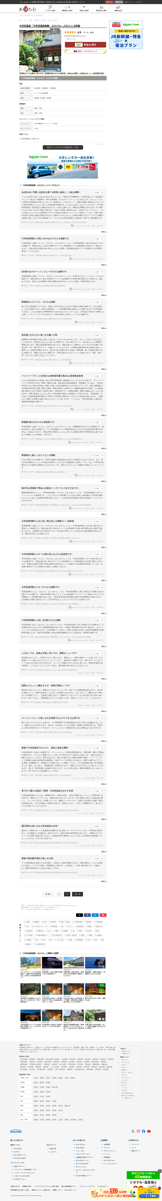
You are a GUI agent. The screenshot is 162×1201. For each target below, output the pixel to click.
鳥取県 (36, 1110)
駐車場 (54, 926)
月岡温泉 (79, 1061)
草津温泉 (110, 1059)
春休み (89, 922)
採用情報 (107, 1157)
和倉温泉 (47, 1064)
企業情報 (104, 1140)
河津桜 (29, 940)
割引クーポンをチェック (87, 51)
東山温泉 (88, 1059)
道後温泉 (46, 1067)
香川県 (42, 1115)
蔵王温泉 (95, 1059)
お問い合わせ (15, 1186)
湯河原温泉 (95, 1061)
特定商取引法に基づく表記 (19, 1190)
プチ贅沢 (30, 935)
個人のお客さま (16, 1140)
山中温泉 (54, 1064)
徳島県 (36, 1115)
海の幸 (89, 931)
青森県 (42, 1078)
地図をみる (70, 39)
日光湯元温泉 (41, 1069)
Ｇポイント (124, 1059)
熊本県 (54, 1119)
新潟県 (48, 1092)
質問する (119, 2)
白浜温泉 (31, 1067)
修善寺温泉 (23, 1064)
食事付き (40, 931)
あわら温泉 (62, 1064)
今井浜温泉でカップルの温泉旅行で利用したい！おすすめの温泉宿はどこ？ (59, 439)
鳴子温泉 (72, 1059)
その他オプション (20, 1179)
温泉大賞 (53, 1148)
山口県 (60, 1110)
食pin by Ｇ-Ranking (127, 1095)
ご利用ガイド (125, 1053)
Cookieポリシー (103, 1186)
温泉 (82, 935)
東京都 (48, 1087)
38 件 (92, 32)
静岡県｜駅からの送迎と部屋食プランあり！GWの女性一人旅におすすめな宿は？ (61, 222)
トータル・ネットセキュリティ (24, 1173)
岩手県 (48, 1078)
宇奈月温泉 (71, 1064)
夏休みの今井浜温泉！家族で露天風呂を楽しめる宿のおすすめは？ (56, 842)
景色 (80, 931)
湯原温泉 (87, 1067)
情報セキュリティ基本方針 (41, 1190)
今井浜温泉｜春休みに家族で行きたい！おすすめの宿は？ (53, 255)
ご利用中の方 (133, 1140)
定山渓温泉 (23, 1059)
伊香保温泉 (23, 1061)
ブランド (107, 1147)
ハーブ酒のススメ (127, 1098)
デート (70, 926)
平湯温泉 (88, 1064)
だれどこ (124, 1065)
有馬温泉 (23, 1067)
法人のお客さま (79, 1140)
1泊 (49, 931)
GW (45, 922)
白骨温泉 (71, 1061)
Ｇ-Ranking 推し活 (127, 1093)
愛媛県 (48, 1115)
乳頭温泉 (65, 1059)
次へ (76, 894)
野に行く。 (124, 1083)
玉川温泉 (32, 1069)
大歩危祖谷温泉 (79, 1069)
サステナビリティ (110, 1151)
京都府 (42, 1105)
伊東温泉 (103, 1061)
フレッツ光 (80, 1151)
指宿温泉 (106, 1069)
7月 (89, 940)
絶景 (89, 926)
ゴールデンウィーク (41, 926)
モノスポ (124, 1080)
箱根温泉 (50, 1069)
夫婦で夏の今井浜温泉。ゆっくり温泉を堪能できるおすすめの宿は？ (57, 810)
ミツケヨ (124, 1088)
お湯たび (124, 1070)
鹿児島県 (73, 1119)
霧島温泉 (109, 1067)
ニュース (107, 1154)
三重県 (54, 1101)
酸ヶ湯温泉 (23, 1069)
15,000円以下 (40, 944)
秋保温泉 (80, 1059)
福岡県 (36, 1119)
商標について (57, 1190)
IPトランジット (81, 1167)
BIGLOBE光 (18, 1148)
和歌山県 (67, 1105)
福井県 (48, 1096)
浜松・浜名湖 (71, 935)
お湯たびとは (125, 1051)
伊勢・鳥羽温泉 (60, 1069)
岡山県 (48, 1110)
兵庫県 (54, 1105)
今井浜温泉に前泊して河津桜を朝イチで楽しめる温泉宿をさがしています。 (59, 571)
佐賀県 (42, 1119)
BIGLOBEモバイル (20, 1155)
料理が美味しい (42, 935)
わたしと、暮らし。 (127, 1072)
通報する (104, 231)
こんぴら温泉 (55, 1067)
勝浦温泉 (38, 1067)
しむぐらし (54, 1152)
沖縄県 (80, 1119)
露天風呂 (80, 926)
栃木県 (36, 1082)
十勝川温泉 (40, 1059)
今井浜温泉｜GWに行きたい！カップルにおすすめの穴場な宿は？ (56, 670)
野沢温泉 (64, 1061)
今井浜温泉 (78, 922)
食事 (90, 935)
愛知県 (48, 1101)
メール (133, 1147)
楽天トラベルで (63, 147)
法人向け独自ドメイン (83, 1175)
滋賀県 (36, 1105)
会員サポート (136, 1151)
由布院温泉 (89, 1069)
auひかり (17, 1152)
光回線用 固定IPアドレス (84, 1157)
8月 (96, 940)
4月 (44, 940)
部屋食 (65, 931)
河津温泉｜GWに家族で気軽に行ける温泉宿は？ (50, 285)
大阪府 (48, 1105)
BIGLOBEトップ (70, 1190)
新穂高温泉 (96, 1064)
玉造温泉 (71, 1067)
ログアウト (139, 2)
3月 (37, 940)
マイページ (130, 2)
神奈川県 (55, 1087)
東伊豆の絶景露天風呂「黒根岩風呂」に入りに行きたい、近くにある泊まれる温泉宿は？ (63, 505)
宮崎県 (66, 1119)
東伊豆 (53, 922)
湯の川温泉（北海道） (53, 1059)
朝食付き (99, 926)
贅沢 (57, 931)
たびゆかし (124, 1090)
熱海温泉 (98, 1069)
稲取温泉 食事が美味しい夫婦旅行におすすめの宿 (51, 702)
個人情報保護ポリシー (69, 1186)
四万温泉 (40, 1061)
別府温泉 (94, 1067)
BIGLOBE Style (109, 1160)
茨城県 (48, 1082)
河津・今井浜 (65, 922)
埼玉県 (36, 1087)
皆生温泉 (79, 1067)
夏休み (29, 944)
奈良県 (60, 1105)
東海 (28, 922)
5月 (28, 926)
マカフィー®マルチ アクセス (85, 1171)
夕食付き (30, 931)
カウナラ (124, 1085)
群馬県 (42, 1082)
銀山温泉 (103, 1059)
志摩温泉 (70, 1069)
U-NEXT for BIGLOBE (22, 1176)
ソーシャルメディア (111, 1164)
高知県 (54, 1115)
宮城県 (54, 1078)
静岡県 (36, 922)
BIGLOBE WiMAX (20, 1158)
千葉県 (42, 1087)
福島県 (73, 1078)
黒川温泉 (102, 1067)
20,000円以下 (57, 935)
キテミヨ (124, 1075)
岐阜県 (42, 1101)
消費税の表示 (27, 1186)
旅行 (97, 931)
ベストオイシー (126, 1077)
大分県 (60, 1119)
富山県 (36, 1096)
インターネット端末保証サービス (25, 1169)
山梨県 (36, 1092)
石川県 (42, 1096)
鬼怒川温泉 (48, 1061)
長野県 (42, 1092)
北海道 (36, 1078)
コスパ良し (60, 940)
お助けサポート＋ (20, 1166)
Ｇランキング (125, 1062)
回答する (109, 2)
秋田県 (60, 1078)
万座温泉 (32, 1061)
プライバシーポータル (87, 1186)
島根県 (42, 1110)
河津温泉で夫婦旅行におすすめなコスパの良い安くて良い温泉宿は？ (57, 604)
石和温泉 (87, 1061)
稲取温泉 (80, 940)
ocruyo (123, 1067)
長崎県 (48, 1119)
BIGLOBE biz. (81, 1144)
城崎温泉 (104, 1064)
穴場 (70, 940)
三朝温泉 (64, 1067)
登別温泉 (32, 1059)
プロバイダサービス (83, 1154)
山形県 (66, 1078)
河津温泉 (99, 922)
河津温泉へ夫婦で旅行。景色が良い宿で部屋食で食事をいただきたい (57, 538)
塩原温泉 (56, 1061)
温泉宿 (99, 935)
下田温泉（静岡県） (35, 1064)
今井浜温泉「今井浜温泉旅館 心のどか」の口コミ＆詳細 (49, 25)
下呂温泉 (80, 1064)
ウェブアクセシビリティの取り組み (46, 1186)
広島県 (54, 1110)
